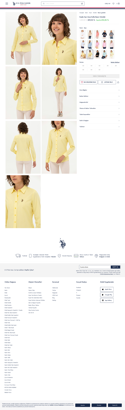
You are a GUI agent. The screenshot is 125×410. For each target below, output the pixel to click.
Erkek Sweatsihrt (8, 308)
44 (91, 70)
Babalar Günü (8, 392)
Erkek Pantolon (8, 305)
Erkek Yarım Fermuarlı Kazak (11, 335)
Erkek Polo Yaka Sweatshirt (11, 313)
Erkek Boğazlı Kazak (9, 330)
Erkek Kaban (7, 342)
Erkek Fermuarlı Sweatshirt (11, 318)
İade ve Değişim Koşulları (35, 303)
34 (91, 66)
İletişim (30, 288)
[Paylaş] (118, 82)
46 (99, 70)
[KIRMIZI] (97, 34)
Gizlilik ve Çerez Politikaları (35, 293)
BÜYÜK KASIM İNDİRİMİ (10, 387)
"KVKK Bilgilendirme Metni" (106, 274)
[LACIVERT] (104, 34)
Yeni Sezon (7, 288)
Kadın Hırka (7, 375)
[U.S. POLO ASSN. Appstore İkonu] (110, 289)
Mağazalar (54, 293)
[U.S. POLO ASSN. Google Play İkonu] (110, 295)
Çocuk (6, 295)
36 (99, 66)
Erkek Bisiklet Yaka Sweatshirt (11, 315)
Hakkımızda (55, 288)
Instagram (78, 290)
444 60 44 (31, 313)
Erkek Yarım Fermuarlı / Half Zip (12, 320)
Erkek (6, 293)
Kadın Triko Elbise (9, 370)
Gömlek (95, 13)
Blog (53, 298)
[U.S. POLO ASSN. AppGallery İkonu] (110, 300)
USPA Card (55, 295)
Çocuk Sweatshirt (9, 377)
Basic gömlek (101, 13)
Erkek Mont (7, 337)
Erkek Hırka (7, 323)
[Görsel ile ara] (82, 3)
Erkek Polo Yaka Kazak (10, 332)
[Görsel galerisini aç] (23, 38)
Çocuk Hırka (7, 382)
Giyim (90, 13)
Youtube (78, 297)
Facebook (78, 287)
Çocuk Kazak (8, 380)
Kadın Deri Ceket (9, 360)
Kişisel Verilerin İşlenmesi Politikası (37, 300)
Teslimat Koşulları (33, 308)
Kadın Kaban (8, 355)
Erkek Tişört (7, 300)
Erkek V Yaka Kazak (9, 328)
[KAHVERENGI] (90, 34)
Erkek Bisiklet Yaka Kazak (10, 325)
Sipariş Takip (32, 290)
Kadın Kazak (7, 372)
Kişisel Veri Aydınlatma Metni (35, 298)
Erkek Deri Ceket (8, 345)
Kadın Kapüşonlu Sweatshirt (11, 362)
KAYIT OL (115, 267)
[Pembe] (111, 44)
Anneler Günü (8, 390)
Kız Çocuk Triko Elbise (10, 385)
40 (116, 66)
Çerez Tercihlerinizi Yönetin (35, 295)
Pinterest (78, 295)
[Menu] (7, 3)
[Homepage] (22, 3)
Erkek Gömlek (8, 303)
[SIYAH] (97, 54)
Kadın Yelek (7, 357)
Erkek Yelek (7, 340)
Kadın (86, 13)
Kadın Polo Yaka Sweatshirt (11, 367)
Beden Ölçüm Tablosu (34, 305)
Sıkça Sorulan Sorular (34, 310)
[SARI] (83, 54)
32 (83, 66)
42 (83, 70)
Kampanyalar (8, 298)
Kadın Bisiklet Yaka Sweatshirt (12, 365)
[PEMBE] (97, 44)
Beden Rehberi (115, 62)
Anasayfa (82, 13)
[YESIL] (104, 54)
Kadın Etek (7, 350)
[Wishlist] (113, 3)
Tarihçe (54, 290)
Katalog (54, 300)
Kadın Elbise (8, 347)
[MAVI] (83, 44)
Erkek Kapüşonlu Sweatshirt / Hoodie (13, 310)
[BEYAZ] (83, 34)
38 (107, 66)
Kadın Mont (7, 352)
